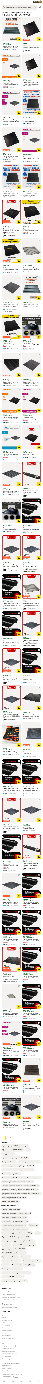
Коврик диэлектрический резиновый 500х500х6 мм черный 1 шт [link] (11, 418)
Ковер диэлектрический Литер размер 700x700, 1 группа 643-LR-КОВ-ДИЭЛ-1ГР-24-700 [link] (10, 827)
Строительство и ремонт (9, 1354)
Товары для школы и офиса (10, 1346)
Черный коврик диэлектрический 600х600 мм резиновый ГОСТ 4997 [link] (11, 1051)
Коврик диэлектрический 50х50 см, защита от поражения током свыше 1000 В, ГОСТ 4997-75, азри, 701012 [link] (31, 382)
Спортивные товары (8, 1348)
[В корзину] (19, 39)
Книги (3, 1343)
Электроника (6, 1325)
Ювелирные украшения (9, 1359)
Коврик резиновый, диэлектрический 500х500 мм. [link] (31, 344)
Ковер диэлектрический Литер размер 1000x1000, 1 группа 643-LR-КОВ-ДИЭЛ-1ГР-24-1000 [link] (11, 715)
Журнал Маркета (7, 1371)
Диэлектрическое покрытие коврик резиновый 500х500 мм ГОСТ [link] (31, 157)
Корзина (30, 1381)
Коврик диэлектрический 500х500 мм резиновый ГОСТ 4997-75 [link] (10, 455)
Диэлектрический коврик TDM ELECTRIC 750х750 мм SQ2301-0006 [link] (11, 1014)
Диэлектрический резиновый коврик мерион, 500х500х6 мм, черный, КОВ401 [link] (11, 229)
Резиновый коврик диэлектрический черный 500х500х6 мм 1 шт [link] (31, 418)
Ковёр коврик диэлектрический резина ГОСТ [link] (30, 229)
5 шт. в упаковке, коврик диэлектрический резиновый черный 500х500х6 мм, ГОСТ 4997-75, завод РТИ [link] (31, 120)
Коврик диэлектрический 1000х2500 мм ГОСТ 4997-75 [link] (31, 903)
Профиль (38, 1381)
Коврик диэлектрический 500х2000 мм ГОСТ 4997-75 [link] (11, 864)
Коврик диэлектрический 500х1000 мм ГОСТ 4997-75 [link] (11, 789)
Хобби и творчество (8, 1338)
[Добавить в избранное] (19, 19)
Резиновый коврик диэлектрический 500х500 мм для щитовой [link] (11, 83)
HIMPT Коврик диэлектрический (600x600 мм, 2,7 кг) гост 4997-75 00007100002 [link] (31, 827)
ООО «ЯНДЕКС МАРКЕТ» (14, 1374)
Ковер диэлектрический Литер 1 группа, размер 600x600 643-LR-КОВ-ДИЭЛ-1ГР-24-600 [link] (30, 641)
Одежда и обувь (7, 1328)
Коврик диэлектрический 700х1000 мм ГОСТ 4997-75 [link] (31, 1051)
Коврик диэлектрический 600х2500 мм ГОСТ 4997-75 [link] (11, 641)
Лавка (13, 1381)
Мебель (4, 1317)
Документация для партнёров (11, 1297)
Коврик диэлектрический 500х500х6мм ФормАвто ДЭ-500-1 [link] (30, 46)
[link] (15, 1146)
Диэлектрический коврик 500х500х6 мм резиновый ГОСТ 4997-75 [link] (11, 120)
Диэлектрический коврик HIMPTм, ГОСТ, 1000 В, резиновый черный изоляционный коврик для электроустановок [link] (11, 678)
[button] (40, 7)
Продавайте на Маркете (9, 1294)
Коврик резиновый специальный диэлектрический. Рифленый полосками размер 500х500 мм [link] (29, 752)
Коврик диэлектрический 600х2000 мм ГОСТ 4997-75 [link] (31, 940)
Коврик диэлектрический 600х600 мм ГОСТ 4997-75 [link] (11, 940)
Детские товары (7, 1356)
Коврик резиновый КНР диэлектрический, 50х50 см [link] (31, 1087)
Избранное (21, 1381)
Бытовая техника (7, 1320)
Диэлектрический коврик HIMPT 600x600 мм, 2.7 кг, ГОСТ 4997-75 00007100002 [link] (31, 1124)
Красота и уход (6, 1335)
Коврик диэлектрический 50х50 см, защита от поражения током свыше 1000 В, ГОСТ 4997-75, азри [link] (11, 305)
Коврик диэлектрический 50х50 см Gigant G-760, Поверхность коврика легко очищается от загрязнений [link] (31, 565)
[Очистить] (35, 7)
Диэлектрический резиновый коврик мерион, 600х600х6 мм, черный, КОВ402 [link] (31, 715)
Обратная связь (6, 1365)
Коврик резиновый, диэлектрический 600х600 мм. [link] (11, 1124)
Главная (4, 1381)
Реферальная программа (9, 1307)
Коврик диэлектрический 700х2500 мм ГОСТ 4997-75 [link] (11, 1088)
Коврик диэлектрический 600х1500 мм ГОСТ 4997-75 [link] (31, 789)
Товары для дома (7, 1330)
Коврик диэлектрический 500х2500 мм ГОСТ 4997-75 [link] (31, 528)
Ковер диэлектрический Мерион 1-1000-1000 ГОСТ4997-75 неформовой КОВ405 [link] (31, 864)
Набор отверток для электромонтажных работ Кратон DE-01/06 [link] (10, 752)
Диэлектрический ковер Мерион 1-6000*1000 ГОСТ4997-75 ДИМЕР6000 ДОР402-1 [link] (31, 491)
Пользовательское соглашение (11, 1363)
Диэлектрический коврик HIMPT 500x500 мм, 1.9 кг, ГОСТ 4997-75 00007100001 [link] (11, 491)
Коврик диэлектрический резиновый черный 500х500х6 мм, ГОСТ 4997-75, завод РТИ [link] (11, 194)
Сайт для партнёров (8, 1300)
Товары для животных (8, 1351)
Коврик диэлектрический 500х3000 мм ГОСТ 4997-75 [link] (31, 678)
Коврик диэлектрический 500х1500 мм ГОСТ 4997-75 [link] (11, 604)
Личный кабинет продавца (10, 1292)
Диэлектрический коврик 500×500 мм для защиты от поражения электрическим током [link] (31, 268)
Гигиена (4, 1322)
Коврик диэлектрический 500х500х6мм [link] (10, 382)
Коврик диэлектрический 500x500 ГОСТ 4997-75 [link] (10, 46)
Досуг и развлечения (8, 1315)
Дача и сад (5, 1341)
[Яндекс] (15, 1377)
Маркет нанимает (7, 1368)
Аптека (4, 1333)
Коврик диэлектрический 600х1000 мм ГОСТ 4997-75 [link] (31, 977)
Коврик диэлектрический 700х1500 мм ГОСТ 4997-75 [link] (31, 1014)
